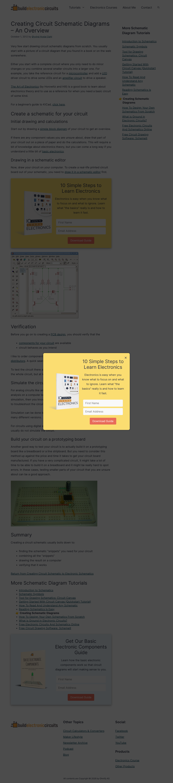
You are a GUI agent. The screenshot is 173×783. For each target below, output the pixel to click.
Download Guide (103, 421)
